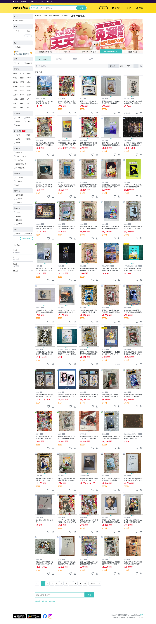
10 (85, 583)
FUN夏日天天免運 (110, 51)
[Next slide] (53, 85)
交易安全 (140, 618)
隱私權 (123, 618)
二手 (91, 58)
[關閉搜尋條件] (41, 8)
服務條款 (115, 618)
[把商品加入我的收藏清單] (48, 113)
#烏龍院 (45, 601)
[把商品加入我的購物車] (53, 113)
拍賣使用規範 (131, 618)
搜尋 (89, 595)
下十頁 (92, 583)
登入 (103, 8)
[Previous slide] (36, 85)
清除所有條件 (26, 238)
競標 (75, 58)
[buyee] (23, 52)
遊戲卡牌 (67, 52)
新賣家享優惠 (132, 52)
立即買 (59, 58)
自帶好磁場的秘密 (45, 52)
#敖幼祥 (52, 601)
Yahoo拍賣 (20, 7)
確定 (28, 36)
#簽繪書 (37, 601)
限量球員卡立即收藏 (89, 52)
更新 (141, 615)
